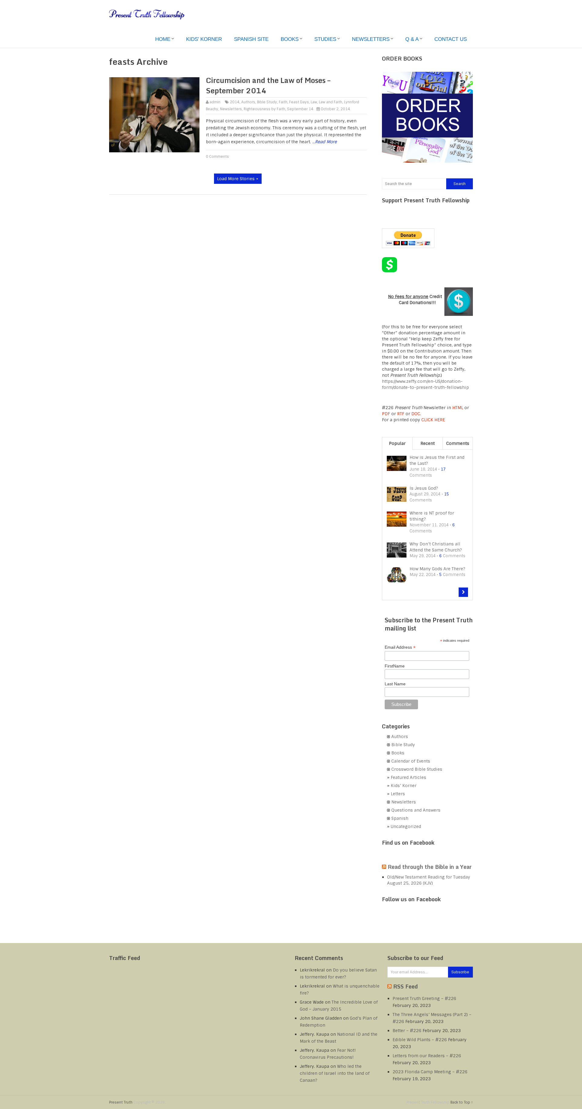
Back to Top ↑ (461, 1102)
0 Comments (217, 156)
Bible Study (267, 102)
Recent (427, 443)
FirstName (395, 666)
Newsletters (371, 39)
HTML (457, 407)
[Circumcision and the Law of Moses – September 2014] (154, 114)
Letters (398, 793)
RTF (400, 413)
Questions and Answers (415, 810)
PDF (386, 413)
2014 (234, 102)
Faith (283, 102)
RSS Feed (405, 986)
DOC (415, 413)
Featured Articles (408, 777)
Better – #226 (407, 1030)
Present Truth (120, 1102)
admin (214, 102)
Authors (248, 102)
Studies (325, 39)
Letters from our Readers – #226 (427, 1055)
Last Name (395, 683)
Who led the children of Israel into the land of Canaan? (335, 1073)
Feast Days (299, 102)
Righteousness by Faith (264, 109)
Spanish (399, 818)
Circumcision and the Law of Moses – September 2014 (268, 85)
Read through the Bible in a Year (430, 866)
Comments (457, 443)
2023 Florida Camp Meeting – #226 (430, 1071)
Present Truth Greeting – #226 (424, 998)
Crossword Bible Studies (416, 769)
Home (162, 39)
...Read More (324, 141)
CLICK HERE (433, 419)
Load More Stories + (238, 178)
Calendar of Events (410, 761)
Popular (397, 443)
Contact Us (450, 39)
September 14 (300, 109)
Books (290, 39)
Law (314, 102)
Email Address (400, 647)
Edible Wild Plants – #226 (420, 1039)
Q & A (412, 39)
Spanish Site (251, 39)
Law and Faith (330, 102)
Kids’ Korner (204, 39)
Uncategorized (406, 826)
